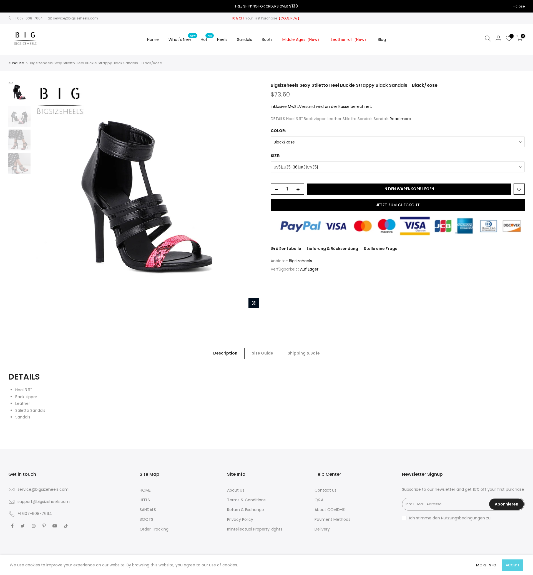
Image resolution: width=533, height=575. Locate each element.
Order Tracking (154, 529)
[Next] (253, 197)
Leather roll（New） (349, 39)
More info (486, 565)
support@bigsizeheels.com (43, 501)
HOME (145, 490)
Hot (206, 38)
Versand (307, 106)
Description (225, 353)
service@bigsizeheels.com (75, 18)
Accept (512, 565)
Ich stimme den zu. (450, 518)
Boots (267, 39)
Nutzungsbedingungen (463, 518)
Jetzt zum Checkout (398, 205)
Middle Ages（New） (301, 39)
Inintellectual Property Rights (254, 529)
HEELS (145, 500)
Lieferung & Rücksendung (332, 248)
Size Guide (262, 353)
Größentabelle (286, 248)
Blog (382, 39)
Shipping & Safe (304, 353)
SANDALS (148, 509)
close (520, 6)
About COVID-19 (330, 509)
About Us (235, 490)
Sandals (244, 39)
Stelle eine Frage (381, 248)
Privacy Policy (240, 519)
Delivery (322, 529)
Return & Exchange (245, 509)
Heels (222, 39)
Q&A (319, 500)
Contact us (325, 490)
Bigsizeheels (300, 261)
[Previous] (43, 197)
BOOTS (146, 519)
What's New (182, 38)
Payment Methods (332, 519)
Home (153, 39)
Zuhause (16, 63)
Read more (400, 119)
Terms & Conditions (246, 500)
